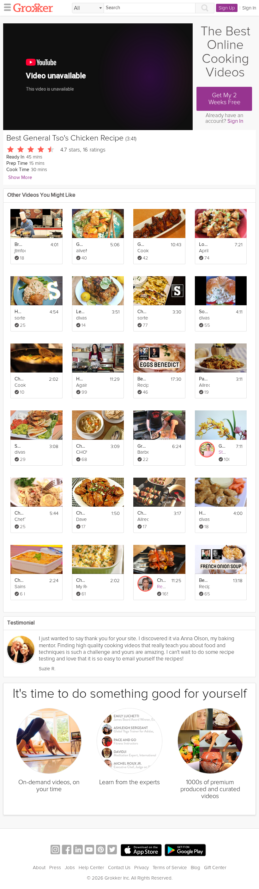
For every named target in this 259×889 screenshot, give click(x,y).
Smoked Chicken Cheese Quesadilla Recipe (19, 446)
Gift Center (215, 867)
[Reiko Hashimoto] (145, 584)
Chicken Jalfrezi (19, 379)
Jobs (70, 867)
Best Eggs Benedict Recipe (141, 379)
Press (55, 867)
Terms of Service (170, 867)
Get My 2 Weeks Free (224, 99)
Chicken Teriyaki (80, 513)
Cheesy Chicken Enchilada (80, 580)
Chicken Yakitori (141, 513)
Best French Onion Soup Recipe (203, 580)
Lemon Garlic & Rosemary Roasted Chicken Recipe (80, 311)
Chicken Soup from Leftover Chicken (80, 446)
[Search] (205, 8)
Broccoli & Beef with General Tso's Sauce (19, 244)
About (39, 867)
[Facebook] (66, 850)
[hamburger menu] (5, 7)
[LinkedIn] (78, 850)
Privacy (141, 867)
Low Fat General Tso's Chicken (203, 244)
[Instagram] (55, 850)
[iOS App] (141, 850)
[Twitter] (112, 850)
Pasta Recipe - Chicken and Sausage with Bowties (203, 379)
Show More (20, 177)
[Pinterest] (100, 850)
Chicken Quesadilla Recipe (141, 311)
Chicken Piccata (19, 513)
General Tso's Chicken (80, 244)
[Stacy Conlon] (207, 449)
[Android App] (185, 850)
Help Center (91, 867)
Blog (195, 867)
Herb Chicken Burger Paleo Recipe (80, 379)
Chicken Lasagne (19, 580)
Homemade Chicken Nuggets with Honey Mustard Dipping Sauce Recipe (203, 513)
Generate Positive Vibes (223, 446)
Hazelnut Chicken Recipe (19, 311)
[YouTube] (89, 850)
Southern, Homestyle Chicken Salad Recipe (203, 311)
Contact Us (119, 867)
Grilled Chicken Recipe (141, 446)
